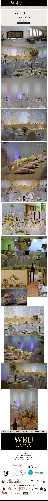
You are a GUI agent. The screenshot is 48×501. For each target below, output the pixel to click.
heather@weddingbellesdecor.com (24, 455)
